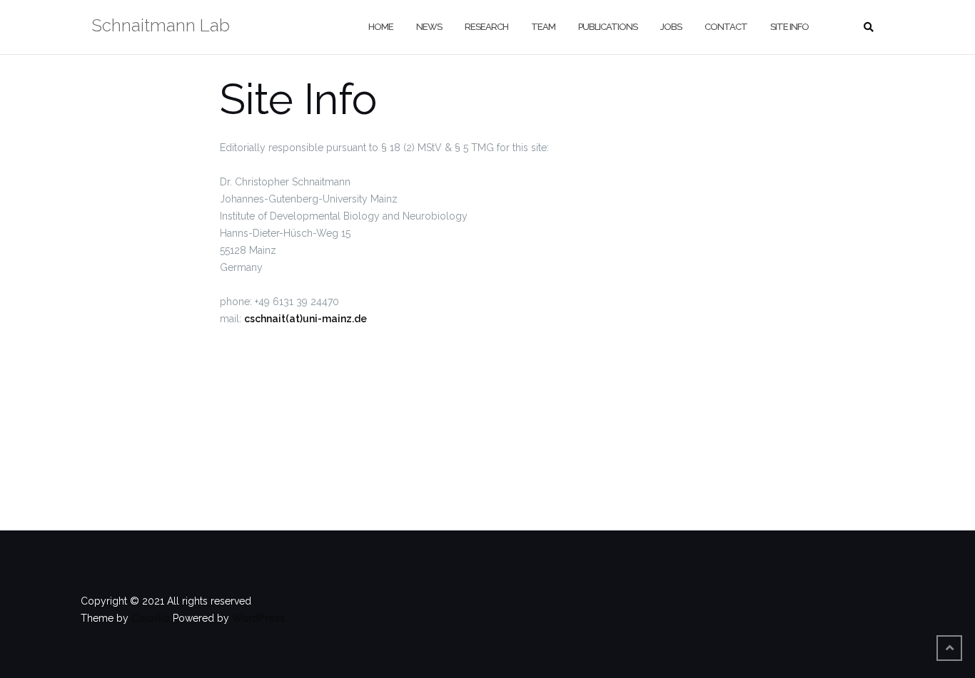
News (429, 26)
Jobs (671, 26)
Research (486, 26)
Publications (607, 26)
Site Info (789, 26)
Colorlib (150, 618)
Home (380, 26)
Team (543, 26)
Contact (725, 26)
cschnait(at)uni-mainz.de (305, 318)
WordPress (258, 618)
